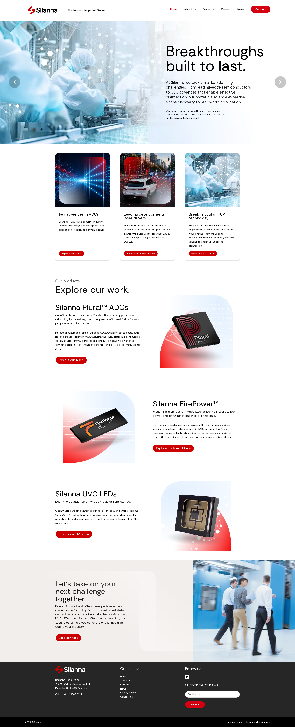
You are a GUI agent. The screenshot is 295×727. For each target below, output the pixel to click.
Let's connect (68, 638)
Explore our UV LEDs (202, 253)
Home (173, 9)
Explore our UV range (74, 534)
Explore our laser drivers (173, 448)
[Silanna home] (42, 10)
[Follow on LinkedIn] (187, 677)
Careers (226, 9)
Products (208, 9)
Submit (195, 704)
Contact (260, 9)
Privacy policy (128, 692)
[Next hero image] (280, 82)
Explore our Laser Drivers (141, 253)
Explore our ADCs (72, 253)
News (240, 9)
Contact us (126, 696)
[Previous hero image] (14, 82)
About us (190, 9)
